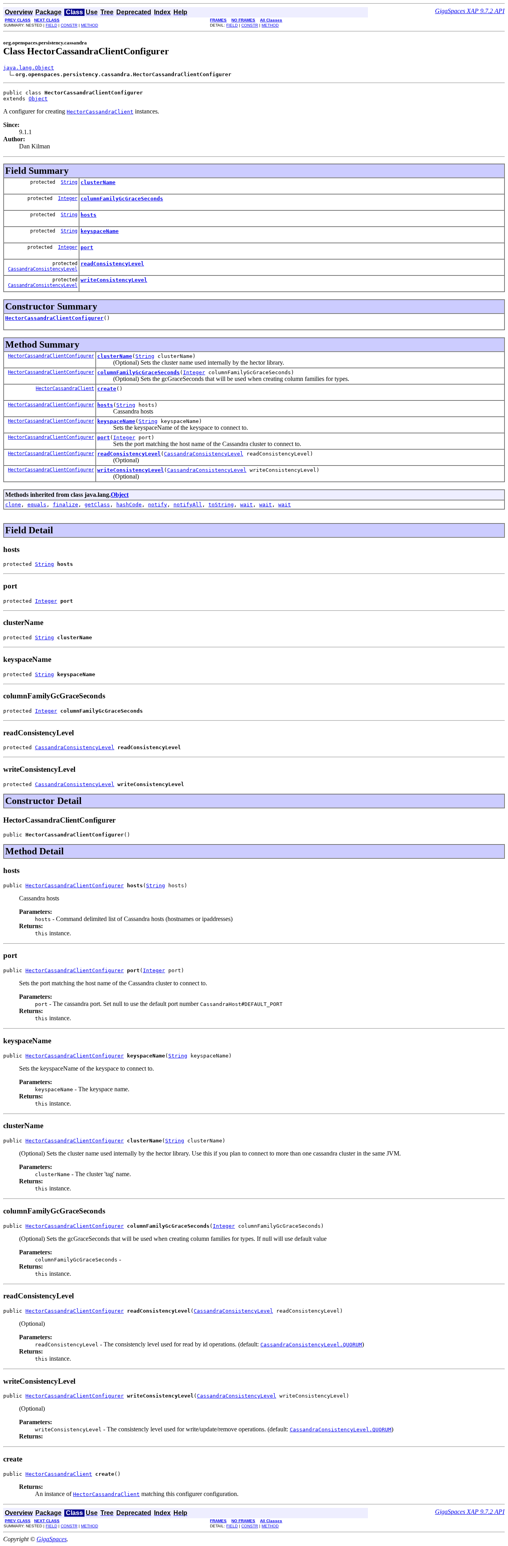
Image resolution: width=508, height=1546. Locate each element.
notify (157, 505)
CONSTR (69, 25)
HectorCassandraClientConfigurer (54, 318)
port (87, 247)
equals (36, 505)
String (69, 182)
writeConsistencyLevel (114, 280)
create (106, 389)
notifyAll (187, 505)
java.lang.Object (28, 68)
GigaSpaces (52, 1539)
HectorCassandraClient (65, 388)
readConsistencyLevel (112, 264)
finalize (65, 505)
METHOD (89, 25)
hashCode (129, 505)
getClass (97, 505)
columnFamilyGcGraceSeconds (122, 199)
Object (38, 99)
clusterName (98, 182)
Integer (67, 198)
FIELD (51, 25)
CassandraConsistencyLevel (42, 269)
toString (221, 505)
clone (13, 505)
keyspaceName (100, 231)
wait (246, 505)
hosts (88, 215)
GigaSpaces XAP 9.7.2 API (469, 11)
